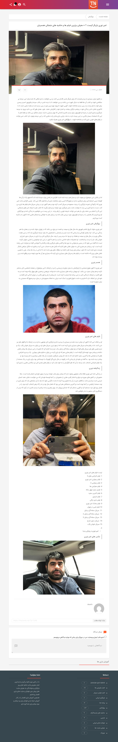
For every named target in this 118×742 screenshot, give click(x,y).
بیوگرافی (91, 16)
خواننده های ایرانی (94, 723)
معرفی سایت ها (94, 728)
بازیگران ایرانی (94, 698)
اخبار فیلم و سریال (94, 693)
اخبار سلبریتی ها (94, 688)
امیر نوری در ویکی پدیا (90, 531)
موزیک (94, 733)
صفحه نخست (103, 16)
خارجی (94, 718)
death (89, 604)
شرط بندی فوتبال (29, 701)
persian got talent (94, 683)
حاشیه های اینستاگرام (94, 713)
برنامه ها (94, 703)
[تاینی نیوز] (93, 4)
